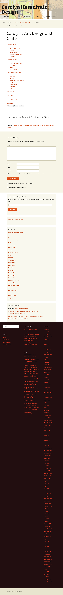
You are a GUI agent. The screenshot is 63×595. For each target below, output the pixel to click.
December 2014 (48, 582)
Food (9, 255)
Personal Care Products (14, 280)
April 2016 (46, 546)
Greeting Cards (14, 84)
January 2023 (47, 364)
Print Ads (12, 86)
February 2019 (47, 468)
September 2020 (48, 428)
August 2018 (47, 478)
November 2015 (48, 559)
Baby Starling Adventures (21, 308)
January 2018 (47, 496)
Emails (12, 78)
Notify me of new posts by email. (17, 187)
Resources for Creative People (9, 26)
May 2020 (46, 435)
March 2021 (46, 412)
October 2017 (47, 503)
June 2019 (46, 463)
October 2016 (47, 534)
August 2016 (47, 539)
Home (3, 22)
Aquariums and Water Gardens (15, 232)
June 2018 (46, 483)
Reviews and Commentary (14, 285)
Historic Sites (11, 262)
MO (37, 381)
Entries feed (6, 339)
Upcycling (13, 56)
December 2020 (48, 420)
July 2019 (46, 460)
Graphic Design (12, 260)
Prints (12, 67)
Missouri (31, 379)
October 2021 (47, 395)
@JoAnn (25, 363)
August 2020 (47, 430)
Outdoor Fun (11, 275)
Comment (9, 145)
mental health (26, 379)
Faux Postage (13, 69)
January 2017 (47, 526)
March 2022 (46, 382)
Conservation (11, 247)
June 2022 (46, 375)
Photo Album (10, 95)
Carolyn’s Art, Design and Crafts (23, 22)
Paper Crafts (13, 52)
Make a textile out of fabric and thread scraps (27, 311)
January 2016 (47, 554)
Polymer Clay (11, 283)
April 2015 (46, 574)
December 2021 (48, 390)
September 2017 (48, 506)
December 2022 (48, 367)
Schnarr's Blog (30, 394)
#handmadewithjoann (30, 357)
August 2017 (47, 508)
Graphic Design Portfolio (14, 72)
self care (35, 401)
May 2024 (46, 344)
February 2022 (47, 385)
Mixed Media (11, 273)
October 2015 (47, 561)
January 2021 (47, 417)
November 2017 (48, 501)
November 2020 (48, 422)
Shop (22, 26)
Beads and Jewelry (15, 48)
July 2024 (46, 339)
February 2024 (47, 349)
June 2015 (46, 572)
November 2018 (48, 473)
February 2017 (47, 524)
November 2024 (48, 337)
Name (9, 164)
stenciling (33, 407)
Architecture (11, 235)
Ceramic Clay (11, 245)
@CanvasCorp (33, 361)
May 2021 (46, 407)
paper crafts (30, 387)
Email (9, 167)
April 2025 (46, 332)
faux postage (28, 371)
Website (9, 171)
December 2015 (48, 556)
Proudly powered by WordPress (14, 591)
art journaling (36, 363)
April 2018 (46, 488)
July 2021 (46, 402)
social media (30, 403)
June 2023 (46, 359)
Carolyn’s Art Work (12, 59)
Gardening (10, 257)
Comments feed (7, 342)
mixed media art (31, 381)
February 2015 (47, 579)
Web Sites (13, 76)
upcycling (28, 410)
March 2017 (46, 521)
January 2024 (47, 352)
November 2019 (48, 450)
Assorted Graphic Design (17, 80)
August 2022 (47, 372)
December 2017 (48, 498)
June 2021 (46, 405)
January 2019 (47, 470)
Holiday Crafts (11, 265)
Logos (11, 88)
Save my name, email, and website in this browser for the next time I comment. (30, 174)
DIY (34, 369)
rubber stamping (32, 391)
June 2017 (46, 513)
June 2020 (46, 433)
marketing (31, 375)
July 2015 (46, 569)
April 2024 (46, 347)
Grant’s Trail (13, 99)
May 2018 (46, 486)
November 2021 (48, 392)
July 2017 (46, 511)
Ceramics (12, 50)
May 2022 (46, 377)
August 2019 (47, 458)
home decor (31, 373)
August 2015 (47, 566)
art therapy (26, 365)
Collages (12, 65)
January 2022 (47, 387)
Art (9, 237)
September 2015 (48, 564)
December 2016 (48, 529)
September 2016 (48, 536)
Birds (9, 242)
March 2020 (46, 440)
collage (30, 369)
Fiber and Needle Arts (16, 54)
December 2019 (48, 448)
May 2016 (46, 544)
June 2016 (46, 541)
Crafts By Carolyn (11, 44)
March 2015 (46, 577)
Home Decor (10, 91)
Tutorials (10, 293)
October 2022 (47, 369)
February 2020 (47, 443)
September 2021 (48, 397)
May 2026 (46, 329)
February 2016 (47, 551)
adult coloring (31, 363)
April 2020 (46, 438)
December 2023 (48, 354)
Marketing (10, 270)
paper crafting (30, 384)
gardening (33, 371)
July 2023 (46, 357)
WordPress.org (7, 344)
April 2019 (46, 465)
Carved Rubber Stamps (16, 63)
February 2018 (47, 493)
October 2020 (47, 425)
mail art (36, 373)
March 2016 (46, 549)
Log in (4, 337)
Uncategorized (12, 295)
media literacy (35, 376)
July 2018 (46, 481)
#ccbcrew (35, 354)
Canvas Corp (31, 365)
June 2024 (46, 342)
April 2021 (46, 410)
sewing (25, 403)
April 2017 (46, 518)
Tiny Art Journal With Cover (30, 329)
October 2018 (47, 476)
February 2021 (47, 415)
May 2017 (46, 516)
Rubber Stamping (12, 290)
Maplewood (26, 375)
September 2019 (48, 455)
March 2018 (46, 491)
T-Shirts (12, 82)
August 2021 (47, 400)
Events (10, 250)
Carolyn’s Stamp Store (15, 220)
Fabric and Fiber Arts (13, 252)
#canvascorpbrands (28, 354)
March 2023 (46, 362)
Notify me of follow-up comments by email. (20, 183)
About (9, 22)
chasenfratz (11, 311)
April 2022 (46, 380)
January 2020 (47, 445)
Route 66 (10, 288)
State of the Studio (20, 313)
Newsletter (37, 22)
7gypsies (27, 362)
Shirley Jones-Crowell (13, 316)
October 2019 (47, 453)
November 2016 (48, 531)
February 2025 (47, 334)
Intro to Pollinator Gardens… (31, 332)
